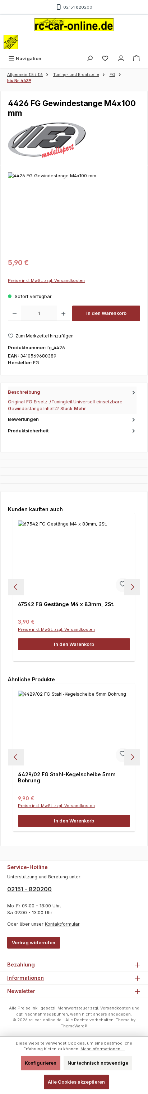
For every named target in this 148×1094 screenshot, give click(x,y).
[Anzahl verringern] (14, 313)
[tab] (72, 400)
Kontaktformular (62, 924)
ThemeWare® (74, 1025)
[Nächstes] (132, 587)
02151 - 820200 (29, 889)
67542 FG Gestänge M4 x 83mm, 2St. (66, 604)
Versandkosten (115, 1008)
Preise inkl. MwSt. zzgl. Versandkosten (46, 280)
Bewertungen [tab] (23, 419)
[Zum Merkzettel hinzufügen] (123, 585)
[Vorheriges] (16, 587)
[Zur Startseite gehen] (74, 24)
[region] (74, 212)
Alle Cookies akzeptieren (76, 1082)
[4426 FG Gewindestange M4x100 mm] (74, 212)
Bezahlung (21, 964)
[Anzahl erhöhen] (63, 313)
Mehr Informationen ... (102, 1048)
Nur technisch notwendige (98, 1063)
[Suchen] (90, 58)
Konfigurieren (40, 1063)
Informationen (25, 978)
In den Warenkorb (106, 313)
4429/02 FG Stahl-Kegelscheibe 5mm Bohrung (67, 777)
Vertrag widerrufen (33, 942)
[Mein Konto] (121, 58)
